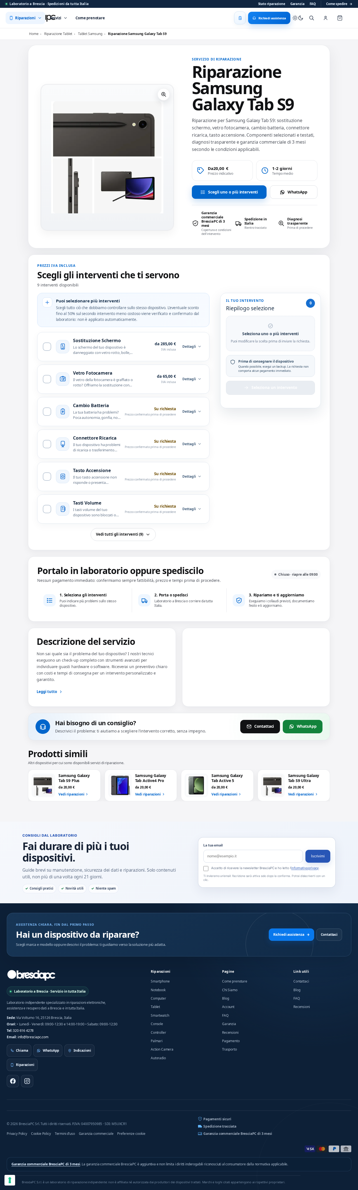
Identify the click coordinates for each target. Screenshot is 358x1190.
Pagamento (231, 1041)
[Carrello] (339, 17)
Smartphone (160, 981)
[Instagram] (27, 1081)
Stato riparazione (271, 4)
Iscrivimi (318, 856)
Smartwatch (160, 1015)
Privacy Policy (17, 1133)
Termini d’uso (65, 1133)
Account (228, 1006)
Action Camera (162, 1049)
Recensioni (230, 1032)
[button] (163, 94)
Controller (158, 1032)
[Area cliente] (325, 17)
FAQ (313, 4)
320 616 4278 (23, 1030)
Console (157, 1023)
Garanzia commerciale (96, 1133)
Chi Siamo (229, 990)
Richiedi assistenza (291, 934)
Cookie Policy (41, 1133)
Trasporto (229, 1049)
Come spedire (339, 4)
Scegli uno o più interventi (233, 192)
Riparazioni (160, 971)
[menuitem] (25, 18)
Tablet (155, 1006)
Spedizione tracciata (219, 1126)
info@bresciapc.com (33, 1037)
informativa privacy (305, 868)
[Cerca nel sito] (311, 18)
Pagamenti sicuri (217, 1119)
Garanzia (297, 4)
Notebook (158, 990)
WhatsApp (297, 192)
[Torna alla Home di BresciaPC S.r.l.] (31, 975)
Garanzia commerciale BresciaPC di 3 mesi (237, 1133)
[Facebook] (13, 1081)
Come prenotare (234, 981)
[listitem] (212, 223)
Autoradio (158, 1058)
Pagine (228, 971)
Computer (158, 998)
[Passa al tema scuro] (298, 18)
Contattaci (264, 726)
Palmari (156, 1041)
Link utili (301, 971)
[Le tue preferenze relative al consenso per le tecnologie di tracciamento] (9, 1180)
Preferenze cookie (131, 1133)
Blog (225, 998)
